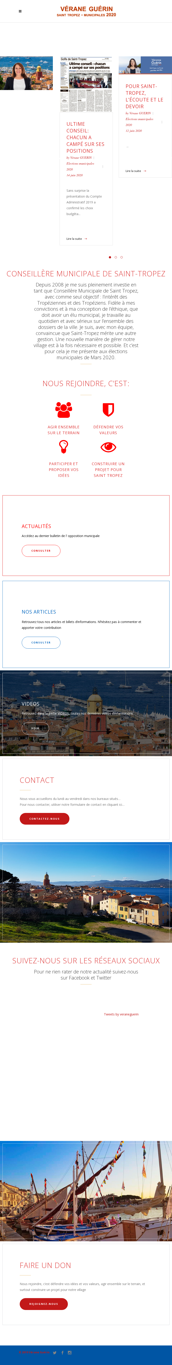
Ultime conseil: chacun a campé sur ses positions (86, 137)
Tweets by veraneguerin (121, 1014)
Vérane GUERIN (81, 157)
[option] (86, 150)
